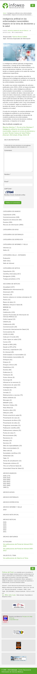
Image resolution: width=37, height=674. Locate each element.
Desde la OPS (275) (9, 347)
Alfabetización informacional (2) (13, 289)
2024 (4, 479)
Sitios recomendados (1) (11, 448)
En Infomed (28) (8, 352)
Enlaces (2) (6, 362)
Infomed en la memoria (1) (11, 382)
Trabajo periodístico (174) (11, 279)
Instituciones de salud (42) (11, 385)
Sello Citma (6, 261)
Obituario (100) (8, 412)
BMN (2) (6, 310)
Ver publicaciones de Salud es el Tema (15, 558)
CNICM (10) (7, 322)
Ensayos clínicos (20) (10, 364)
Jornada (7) (7, 392)
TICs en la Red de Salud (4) (12, 466)
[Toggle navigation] (32, 5)
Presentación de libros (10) (12, 420)
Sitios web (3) (7, 450)
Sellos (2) (6, 250)
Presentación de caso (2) (11, 418)
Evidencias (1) (7, 372)
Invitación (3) (7, 390)
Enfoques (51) (7, 359)
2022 (4, 483)
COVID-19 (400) (8, 334)
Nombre (7, 174)
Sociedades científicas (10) (12, 453)
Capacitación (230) (9, 214)
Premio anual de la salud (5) (12, 415)
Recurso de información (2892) (13, 224)
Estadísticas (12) (8, 367)
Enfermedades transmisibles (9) (13, 357)
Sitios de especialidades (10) (12, 445)
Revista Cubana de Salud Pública (18, 30)
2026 (4, 476)
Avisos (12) (6, 299)
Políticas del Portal (7, 572)
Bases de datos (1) (9, 302)
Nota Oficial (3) (8, 407)
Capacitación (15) (9, 271)
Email (6, 181)
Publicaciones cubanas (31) (12, 430)
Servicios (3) (7, 443)
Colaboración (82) (9, 324)
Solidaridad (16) (8, 455)
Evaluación (6, 258)
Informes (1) (7, 247)
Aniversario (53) (8, 292)
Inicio (4, 13)
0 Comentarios (18, 32)
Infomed (14, 670)
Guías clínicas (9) (8, 377)
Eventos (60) (7, 370)
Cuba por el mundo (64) (11, 337)
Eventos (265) (7, 222)
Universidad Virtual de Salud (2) (13, 468)
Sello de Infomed (8, 263)
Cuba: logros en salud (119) (12, 339)
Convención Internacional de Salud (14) (16, 329)
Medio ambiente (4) (9, 397)
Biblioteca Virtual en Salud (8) (12, 304)
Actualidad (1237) (9, 287)
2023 (4, 481)
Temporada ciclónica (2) (11, 463)
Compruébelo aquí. (14, 619)
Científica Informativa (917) (12, 274)
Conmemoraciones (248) (11, 217)
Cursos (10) (7, 342)
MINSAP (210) (7, 402)
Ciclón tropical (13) (9, 319)
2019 (4, 509)
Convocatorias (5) (9, 332)
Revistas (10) (7, 440)
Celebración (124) (9, 312)
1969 (4, 487)
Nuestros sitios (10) (9, 410)
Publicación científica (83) (11, 428)
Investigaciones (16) (9, 387)
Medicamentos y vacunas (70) (13, 395)
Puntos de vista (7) (9, 433)
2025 (4, 477)
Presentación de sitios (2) (11, 423)
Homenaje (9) (7, 380)
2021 (4, 485)
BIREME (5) (7, 307)
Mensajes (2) (7, 400)
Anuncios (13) (7, 294)
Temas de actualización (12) (12, 461)
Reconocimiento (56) (10, 435)
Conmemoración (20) (10, 327)
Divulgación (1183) (9, 276)
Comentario (8, 150)
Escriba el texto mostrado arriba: (14, 195)
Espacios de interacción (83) (12, 220)
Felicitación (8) (8, 375)
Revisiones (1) (7, 438)
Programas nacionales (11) (12, 425)
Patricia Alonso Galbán (19, 36)
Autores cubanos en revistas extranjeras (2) (17, 297)
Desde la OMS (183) (9, 344)
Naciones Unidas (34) (10, 405)
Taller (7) (6, 458)
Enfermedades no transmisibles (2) (14, 354)
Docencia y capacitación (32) (12, 349)
